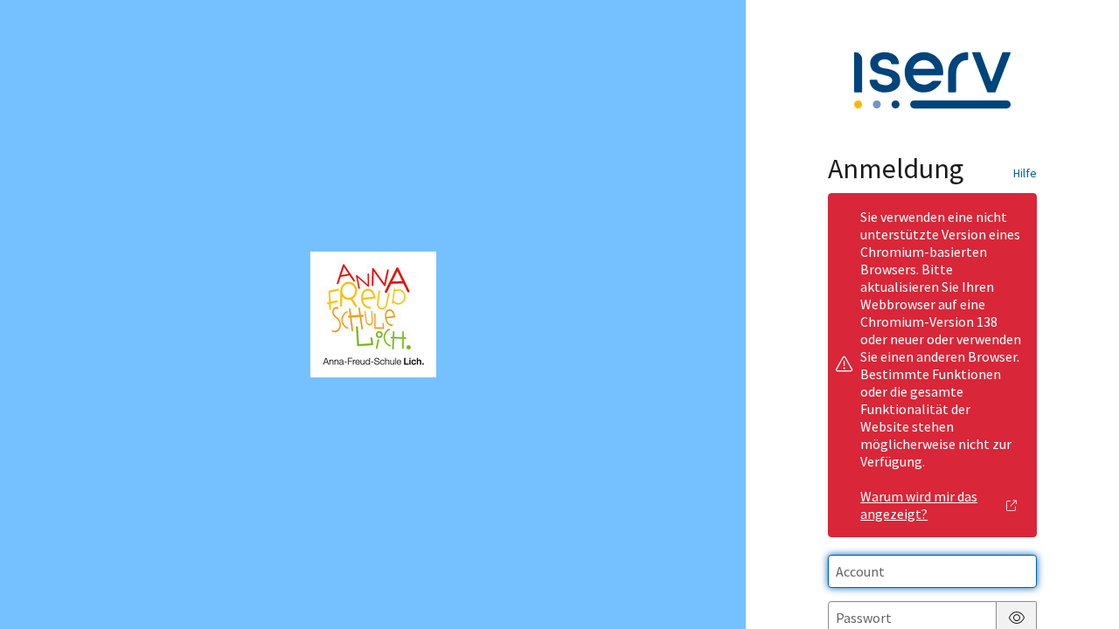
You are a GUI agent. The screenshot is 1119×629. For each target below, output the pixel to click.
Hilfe (1025, 173)
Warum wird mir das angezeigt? (918, 504)
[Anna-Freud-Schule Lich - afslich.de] (373, 314)
